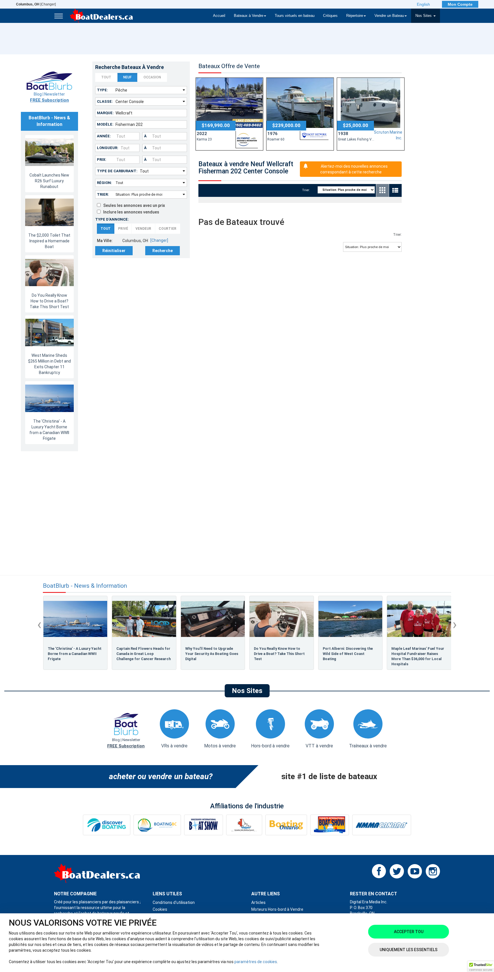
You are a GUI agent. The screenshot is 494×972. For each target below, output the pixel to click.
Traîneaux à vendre (368, 746)
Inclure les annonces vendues (130, 212)
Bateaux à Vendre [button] (248, 16)
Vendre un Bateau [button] (389, 16)
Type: (102, 90)
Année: (104, 136)
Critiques (330, 16)
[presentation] (39, 624)
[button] (481, 966)
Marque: (105, 113)
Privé (123, 229)
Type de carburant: (117, 171)
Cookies (160, 909)
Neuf (127, 77)
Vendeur (143, 229)
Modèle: (105, 124)
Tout (106, 77)
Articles (258, 902)
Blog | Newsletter (49, 97)
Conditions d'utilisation (174, 902)
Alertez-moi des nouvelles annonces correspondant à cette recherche (354, 169)
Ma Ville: (105, 240)
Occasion (152, 77)
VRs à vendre (174, 746)
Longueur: (107, 148)
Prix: (101, 159)
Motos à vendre (220, 746)
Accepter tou (408, 931)
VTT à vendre (319, 746)
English (423, 4)
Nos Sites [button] (424, 16)
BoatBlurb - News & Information (85, 586)
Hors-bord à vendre (270, 746)
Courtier (167, 229)
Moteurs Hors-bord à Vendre (277, 909)
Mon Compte (460, 4)
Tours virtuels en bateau (294, 16)
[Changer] (36, 4)
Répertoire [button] (354, 16)
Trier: (103, 194)
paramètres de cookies (255, 961)
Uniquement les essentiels (408, 949)
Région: (104, 183)
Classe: (105, 101)
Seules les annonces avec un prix (133, 205)
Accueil (219, 16)
